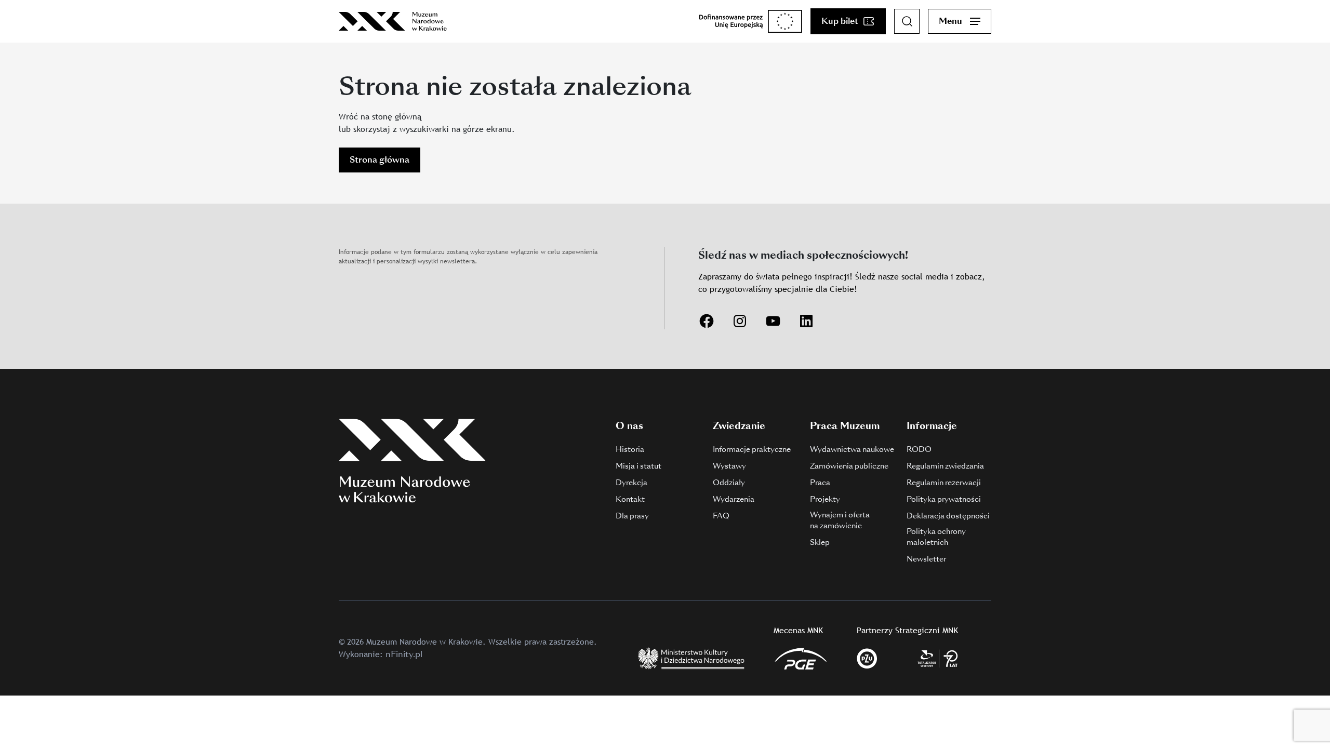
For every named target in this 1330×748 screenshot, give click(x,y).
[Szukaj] (907, 21)
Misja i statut (638, 466)
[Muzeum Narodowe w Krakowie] (393, 21)
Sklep (820, 542)
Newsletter (926, 559)
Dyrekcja (631, 482)
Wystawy (729, 466)
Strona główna (379, 160)
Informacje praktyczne (752, 449)
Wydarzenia (733, 499)
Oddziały (729, 482)
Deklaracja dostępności (948, 516)
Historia (630, 449)
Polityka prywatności (944, 499)
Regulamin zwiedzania (945, 466)
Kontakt (630, 499)
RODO (919, 449)
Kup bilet (839, 21)
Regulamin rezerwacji (944, 482)
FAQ (721, 516)
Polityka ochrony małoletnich (936, 536)
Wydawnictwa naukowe (852, 449)
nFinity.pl (403, 654)
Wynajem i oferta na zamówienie (840, 520)
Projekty (825, 499)
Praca (820, 482)
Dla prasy (632, 516)
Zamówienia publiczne (849, 466)
